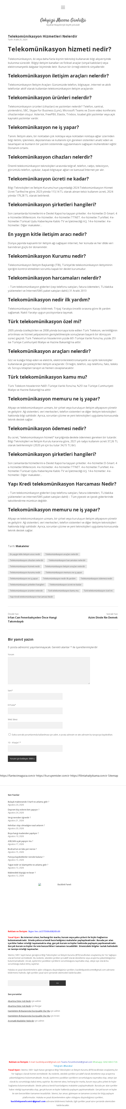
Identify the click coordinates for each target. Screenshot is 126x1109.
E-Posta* (12, 705)
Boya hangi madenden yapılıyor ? (23, 833)
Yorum (11, 654)
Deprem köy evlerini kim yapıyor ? (23, 809)
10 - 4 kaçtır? (14, 742)
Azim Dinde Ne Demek (103, 617)
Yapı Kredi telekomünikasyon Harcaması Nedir (31, 596)
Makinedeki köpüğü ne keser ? (22, 872)
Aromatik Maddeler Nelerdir (21, 1020)
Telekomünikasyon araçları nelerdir (61, 554)
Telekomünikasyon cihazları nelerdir (26, 560)
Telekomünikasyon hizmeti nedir (25, 566)
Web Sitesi (12, 719)
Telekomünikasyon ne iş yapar (24, 578)
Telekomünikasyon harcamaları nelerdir (67, 560)
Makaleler (22, 546)
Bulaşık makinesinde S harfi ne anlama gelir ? (28, 801)
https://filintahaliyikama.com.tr (88, 775)
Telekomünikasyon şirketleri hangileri (27, 584)
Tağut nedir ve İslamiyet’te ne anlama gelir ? (28, 864)
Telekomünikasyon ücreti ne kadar (65, 584)
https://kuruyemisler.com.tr (53, 775)
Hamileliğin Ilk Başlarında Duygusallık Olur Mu (29, 1011)
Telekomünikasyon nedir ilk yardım (59, 578)
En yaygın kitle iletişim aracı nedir (25, 554)
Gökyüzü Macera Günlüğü (63, 20)
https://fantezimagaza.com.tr (17, 775)
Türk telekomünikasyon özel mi (98, 590)
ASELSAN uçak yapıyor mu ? (20, 841)
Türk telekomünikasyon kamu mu (63, 590)
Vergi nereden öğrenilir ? (19, 817)
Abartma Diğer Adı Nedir (19, 1001)
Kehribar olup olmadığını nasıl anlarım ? (26, 825)
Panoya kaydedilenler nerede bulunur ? (26, 857)
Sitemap (113, 775)
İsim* (10, 690)
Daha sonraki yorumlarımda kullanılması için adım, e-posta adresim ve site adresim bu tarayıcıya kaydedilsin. (62, 734)
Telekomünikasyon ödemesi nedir (96, 578)
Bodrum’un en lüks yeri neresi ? (22, 849)
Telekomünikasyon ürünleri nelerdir (26, 590)
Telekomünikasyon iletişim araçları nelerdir (65, 566)
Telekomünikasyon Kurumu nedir (25, 572)
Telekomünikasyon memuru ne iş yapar (64, 572)
